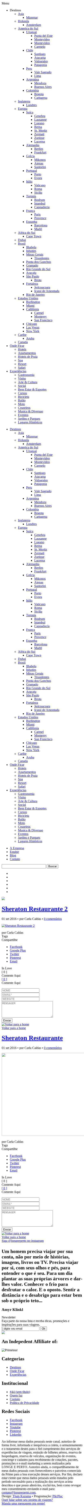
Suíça (29, 112)
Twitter (14, 954)
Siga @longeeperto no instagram (23, 1240)
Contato (15, 859)
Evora (38, 178)
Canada (23, 342)
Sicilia (38, 192)
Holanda (23, 21)
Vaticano (39, 185)
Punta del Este (43, 35)
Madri (38, 229)
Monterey (40, 316)
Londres (31, 105)
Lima (37, 76)
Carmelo (39, 46)
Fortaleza (32, 283)
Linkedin (15, 1434)
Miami (30, 305)
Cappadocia (42, 207)
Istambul (39, 203)
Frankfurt (40, 152)
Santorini (40, 167)
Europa (22, 108)
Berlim (38, 149)
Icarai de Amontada (46, 291)
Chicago (31, 324)
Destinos (15, 429)
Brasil (21, 243)
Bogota (39, 94)
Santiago (39, 54)
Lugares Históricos (30, 422)
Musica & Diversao (30, 411)
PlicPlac (57, 1496)
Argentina (32, 79)
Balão (21, 400)
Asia (21, 14)
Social (22, 386)
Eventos (23, 415)
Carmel (39, 313)
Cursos (22, 393)
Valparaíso (41, 61)
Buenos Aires (43, 87)
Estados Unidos (28, 298)
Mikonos (40, 159)
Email (13, 961)
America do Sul (28, 28)
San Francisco (43, 320)
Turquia (31, 196)
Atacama (40, 57)
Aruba (30, 338)
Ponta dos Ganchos (38, 262)
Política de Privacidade (24, 1402)
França (30, 211)
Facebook (16, 946)
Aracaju (31, 272)
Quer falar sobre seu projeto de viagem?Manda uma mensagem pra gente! (27, 1501)
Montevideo (42, 39)
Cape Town (33, 236)
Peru (29, 68)
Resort (22, 364)
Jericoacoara (42, 287)
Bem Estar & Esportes (32, 389)
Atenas (38, 163)
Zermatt (39, 134)
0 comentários (53, 919)
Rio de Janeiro (35, 294)
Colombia (32, 90)
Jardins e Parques (29, 418)
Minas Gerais (34, 254)
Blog (13, 855)
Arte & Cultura (27, 382)
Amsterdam (33, 25)
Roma (38, 189)
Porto (37, 174)
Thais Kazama (21, 1496)
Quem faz (16, 1395)
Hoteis (22, 349)
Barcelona (40, 225)
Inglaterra (24, 101)
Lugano (39, 123)
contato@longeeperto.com (18, 1492)
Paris (37, 214)
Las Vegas (32, 327)
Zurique (39, 138)
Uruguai (31, 32)
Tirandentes (41, 258)
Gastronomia (26, 375)
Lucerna (39, 141)
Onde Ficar (17, 345)
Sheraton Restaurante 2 (35, 908)
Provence (40, 218)
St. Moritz (40, 130)
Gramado (32, 265)
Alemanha (32, 145)
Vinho (22, 378)
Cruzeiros (24, 407)
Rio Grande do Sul (38, 269)
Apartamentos (27, 353)
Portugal (31, 170)
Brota (37, 280)
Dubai (22, 240)
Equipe (14, 851)
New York (32, 331)
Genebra (39, 116)
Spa (20, 360)
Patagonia (40, 65)
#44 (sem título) (20, 1392)
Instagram (16, 1423)
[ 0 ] (4, 979)
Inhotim (31, 251)
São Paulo (32, 276)
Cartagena (40, 97)
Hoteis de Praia (28, 356)
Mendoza (40, 83)
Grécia (30, 156)
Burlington (33, 302)
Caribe (22, 334)
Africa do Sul (26, 232)
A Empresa (17, 848)
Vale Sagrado (42, 72)
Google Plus (18, 950)
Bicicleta (23, 396)
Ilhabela (31, 247)
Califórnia (32, 309)
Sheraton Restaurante (32, 1037)
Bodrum (39, 200)
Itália (29, 181)
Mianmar (32, 17)
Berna (38, 127)
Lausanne (40, 119)
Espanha (31, 221)
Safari (21, 367)
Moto (21, 404)
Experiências (18, 371)
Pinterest (15, 957)
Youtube (15, 1427)
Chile (29, 50)
